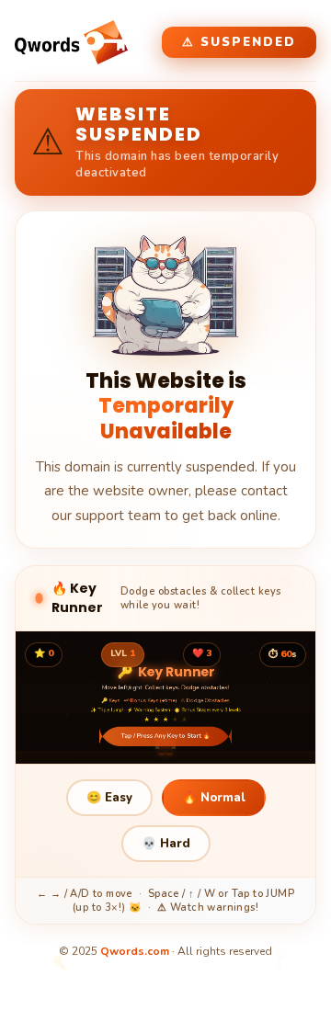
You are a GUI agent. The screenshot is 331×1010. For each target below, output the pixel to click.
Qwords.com (134, 951)
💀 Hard (166, 843)
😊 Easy (109, 797)
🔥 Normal (213, 797)
